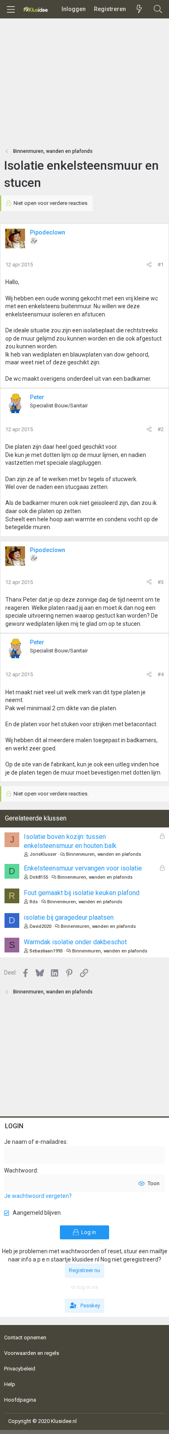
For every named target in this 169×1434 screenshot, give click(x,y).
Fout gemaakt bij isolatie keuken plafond (81, 893)
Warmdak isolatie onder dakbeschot (75, 942)
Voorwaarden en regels (31, 1353)
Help (9, 1384)
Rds (34, 901)
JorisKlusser (43, 854)
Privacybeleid (19, 1369)
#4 (161, 674)
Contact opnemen (25, 1337)
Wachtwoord (20, 1170)
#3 (161, 582)
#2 (161, 429)
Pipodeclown (47, 232)
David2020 (40, 926)
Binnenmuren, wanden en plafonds (103, 854)
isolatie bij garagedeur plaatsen (69, 917)
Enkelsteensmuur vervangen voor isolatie (83, 868)
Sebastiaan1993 (46, 951)
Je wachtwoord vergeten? (38, 1196)
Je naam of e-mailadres (35, 1142)
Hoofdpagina (20, 1400)
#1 (161, 264)
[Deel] (149, 265)
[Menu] (11, 9)
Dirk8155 (39, 877)
